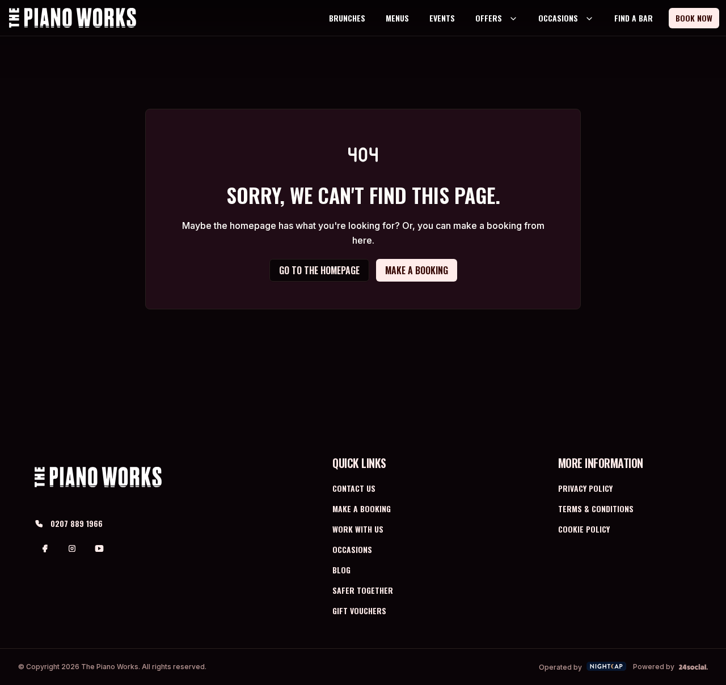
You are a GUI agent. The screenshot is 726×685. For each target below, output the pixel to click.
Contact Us (353, 488)
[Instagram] (72, 548)
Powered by (653, 666)
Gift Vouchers (359, 610)
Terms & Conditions (596, 508)
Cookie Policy (584, 529)
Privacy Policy (585, 488)
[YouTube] (99, 548)
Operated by (560, 667)
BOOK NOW (694, 18)
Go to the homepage (319, 270)
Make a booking (416, 270)
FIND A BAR (633, 18)
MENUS (397, 18)
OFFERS (488, 18)
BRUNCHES (347, 18)
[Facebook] (45, 548)
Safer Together (362, 590)
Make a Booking (361, 508)
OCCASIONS (558, 18)
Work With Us (357, 529)
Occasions (352, 549)
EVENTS (442, 18)
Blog (341, 570)
